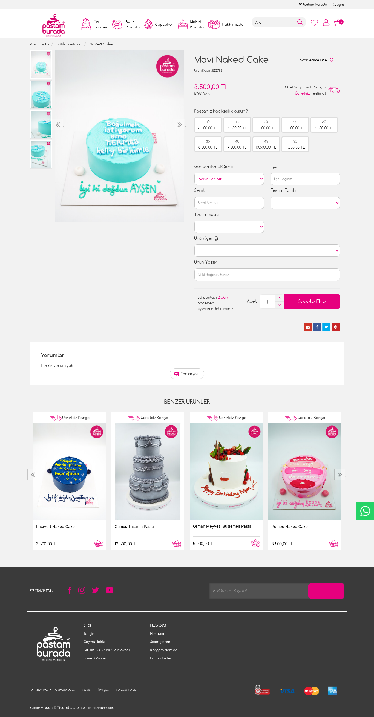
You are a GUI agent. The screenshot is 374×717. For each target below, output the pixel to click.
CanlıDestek (365, 511)
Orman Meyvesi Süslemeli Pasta (222, 526)
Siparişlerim (160, 641)
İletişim (338, 4)
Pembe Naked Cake (290, 526)
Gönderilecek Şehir (214, 166)
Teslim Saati (206, 214)
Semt (199, 190)
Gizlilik (87, 690)
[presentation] (58, 124)
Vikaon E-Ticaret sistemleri (64, 708)
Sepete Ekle (312, 301)
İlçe (274, 166)
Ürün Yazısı (205, 262)
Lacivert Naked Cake (55, 526)
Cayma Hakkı (94, 641)
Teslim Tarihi (284, 190)
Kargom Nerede (163, 650)
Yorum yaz (189, 374)
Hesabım (157, 633)
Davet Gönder (95, 658)
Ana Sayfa (39, 44)
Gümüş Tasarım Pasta (134, 526)
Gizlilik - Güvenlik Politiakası (107, 650)
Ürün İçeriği (206, 238)
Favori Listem (161, 658)
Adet (252, 301)
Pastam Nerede (314, 4)
